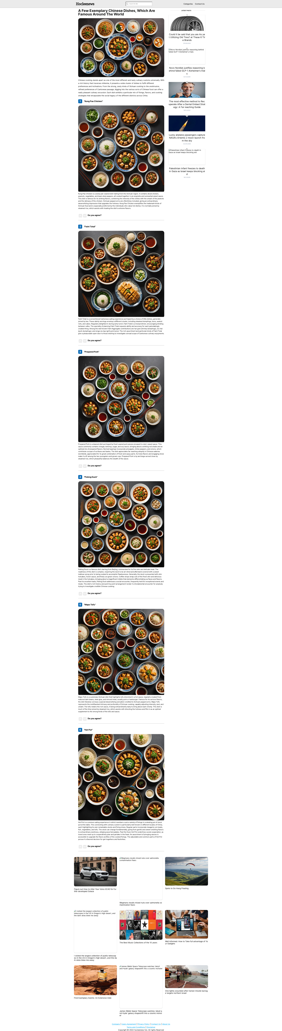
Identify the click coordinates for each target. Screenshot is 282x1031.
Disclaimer (151, 1027)
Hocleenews (85, 4)
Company (116, 1024)
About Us (166, 1024)
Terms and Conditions (136, 1027)
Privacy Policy (143, 1024)
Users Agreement (129, 1024)
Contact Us (200, 4)
